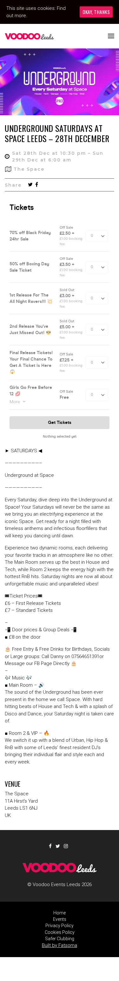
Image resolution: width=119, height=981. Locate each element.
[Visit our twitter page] (30, 184)
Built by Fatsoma (59, 945)
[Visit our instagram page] (67, 846)
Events (59, 919)
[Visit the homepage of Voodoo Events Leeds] (29, 36)
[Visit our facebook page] (36, 184)
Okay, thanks (96, 11)
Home (59, 912)
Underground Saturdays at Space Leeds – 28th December (57, 133)
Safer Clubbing (59, 938)
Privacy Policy (59, 925)
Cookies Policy (60, 932)
